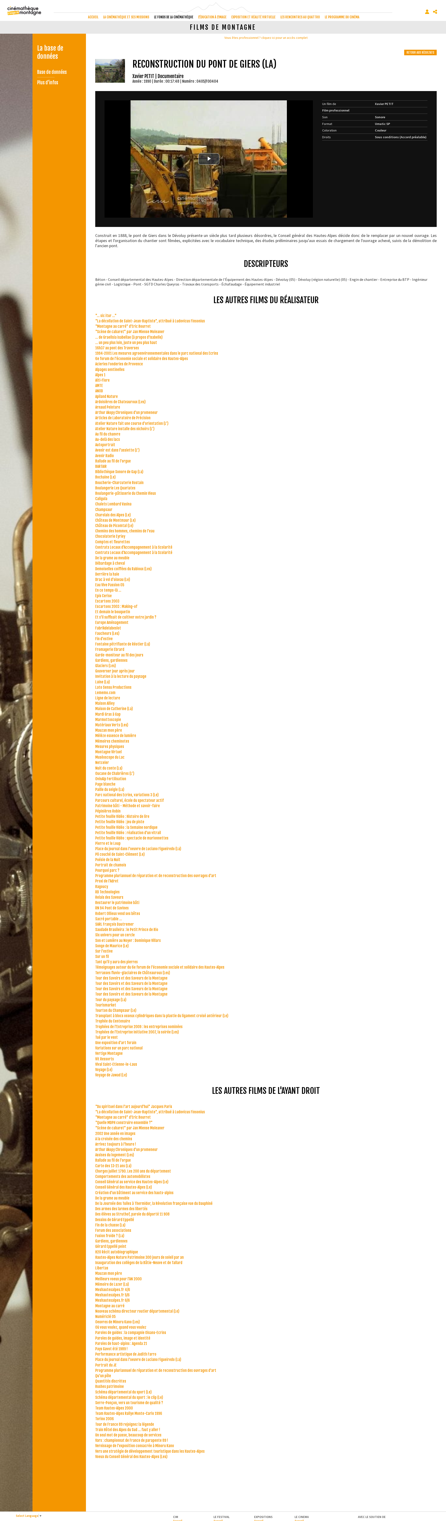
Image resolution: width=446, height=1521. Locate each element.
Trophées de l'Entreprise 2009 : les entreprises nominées (139, 1026)
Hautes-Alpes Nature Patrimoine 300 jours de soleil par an (139, 1257)
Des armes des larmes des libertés (121, 1208)
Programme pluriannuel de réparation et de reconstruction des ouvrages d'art (155, 875)
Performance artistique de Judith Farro (125, 1354)
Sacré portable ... (108, 919)
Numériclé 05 (105, 1316)
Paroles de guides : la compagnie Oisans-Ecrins (130, 1332)
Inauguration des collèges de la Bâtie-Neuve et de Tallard (138, 1262)
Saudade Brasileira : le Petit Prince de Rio (126, 929)
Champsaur (103, 509)
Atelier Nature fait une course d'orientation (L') (131, 423)
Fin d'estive (104, 638)
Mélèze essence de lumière (115, 735)
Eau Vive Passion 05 (109, 585)
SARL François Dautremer (114, 924)
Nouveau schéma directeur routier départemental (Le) (137, 1311)
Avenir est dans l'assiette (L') (117, 450)
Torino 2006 (104, 1418)
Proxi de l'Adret (106, 881)
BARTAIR (101, 466)
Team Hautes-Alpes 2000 (114, 1408)
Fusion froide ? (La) (109, 1235)
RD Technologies (107, 892)
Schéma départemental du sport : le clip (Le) (129, 1397)
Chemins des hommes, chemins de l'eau (124, 531)
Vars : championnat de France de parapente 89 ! (131, 1440)
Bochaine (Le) (105, 477)
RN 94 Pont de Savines (112, 908)
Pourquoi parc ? (107, 870)
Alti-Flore (102, 380)
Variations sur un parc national (119, 1048)
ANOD (99, 391)
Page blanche (105, 784)
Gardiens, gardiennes (111, 660)
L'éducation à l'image (212, 17)
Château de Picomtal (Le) (114, 525)
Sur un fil (102, 956)
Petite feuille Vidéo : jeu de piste (119, 822)
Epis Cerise (103, 595)
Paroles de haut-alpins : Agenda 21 (121, 1343)
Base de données (52, 72)
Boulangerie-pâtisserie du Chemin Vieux (125, 493)
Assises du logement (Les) (114, 1155)
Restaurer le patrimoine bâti (117, 902)
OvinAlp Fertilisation (110, 779)
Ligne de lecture (107, 698)
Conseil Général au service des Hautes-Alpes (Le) (131, 1182)
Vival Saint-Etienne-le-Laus (116, 1064)
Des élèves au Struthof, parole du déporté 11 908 (132, 1214)
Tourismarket (105, 1005)
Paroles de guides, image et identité (122, 1338)
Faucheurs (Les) (107, 633)
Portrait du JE (106, 1365)
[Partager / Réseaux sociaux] (435, 11)
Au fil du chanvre (107, 434)
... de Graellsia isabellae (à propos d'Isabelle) (129, 337)
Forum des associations (113, 1230)
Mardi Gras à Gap (108, 714)
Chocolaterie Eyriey (110, 536)
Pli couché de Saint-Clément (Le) (120, 854)
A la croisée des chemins (113, 1139)
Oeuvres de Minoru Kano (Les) (117, 1322)
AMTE (99, 385)
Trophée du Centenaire (112, 1021)
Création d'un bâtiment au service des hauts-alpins (134, 1192)
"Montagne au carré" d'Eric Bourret (123, 326)
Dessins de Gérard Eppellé (114, 1219)
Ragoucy (101, 886)
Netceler (102, 762)
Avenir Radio (104, 455)
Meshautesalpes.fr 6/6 (112, 1300)
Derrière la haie (107, 574)
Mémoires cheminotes (112, 741)
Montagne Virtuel (108, 752)
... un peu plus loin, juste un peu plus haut (126, 342)
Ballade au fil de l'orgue (113, 461)
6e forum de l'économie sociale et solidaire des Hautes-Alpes (141, 358)
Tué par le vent (106, 1037)
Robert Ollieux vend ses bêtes (117, 913)
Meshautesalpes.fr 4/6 (112, 1289)
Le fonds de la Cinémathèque (173, 17)
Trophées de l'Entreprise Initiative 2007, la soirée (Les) (137, 1032)
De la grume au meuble (112, 558)
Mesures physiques (109, 746)
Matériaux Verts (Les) (111, 725)
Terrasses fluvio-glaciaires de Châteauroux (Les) (132, 972)
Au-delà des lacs (107, 439)
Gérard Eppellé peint (110, 1246)
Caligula (101, 498)
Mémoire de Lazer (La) (112, 1284)
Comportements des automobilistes (122, 1176)
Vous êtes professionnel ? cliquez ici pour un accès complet (266, 38)
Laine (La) (102, 682)
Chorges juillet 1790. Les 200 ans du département (133, 1171)
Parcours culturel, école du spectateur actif (129, 800)
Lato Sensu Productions (113, 687)
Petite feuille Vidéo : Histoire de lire (122, 816)
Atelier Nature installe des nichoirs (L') (124, 428)
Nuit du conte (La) (108, 768)
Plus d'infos (47, 82)
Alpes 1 (100, 375)
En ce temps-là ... (108, 590)
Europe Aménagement (111, 622)
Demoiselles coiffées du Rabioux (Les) (123, 569)
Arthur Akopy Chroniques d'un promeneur (126, 412)
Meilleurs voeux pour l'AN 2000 (118, 1279)
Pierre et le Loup (108, 843)
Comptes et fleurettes (112, 542)
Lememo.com (105, 692)
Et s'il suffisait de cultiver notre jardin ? (125, 617)
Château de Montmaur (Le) (115, 520)
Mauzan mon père (108, 730)
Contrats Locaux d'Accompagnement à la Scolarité (133, 547)
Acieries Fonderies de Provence (119, 364)
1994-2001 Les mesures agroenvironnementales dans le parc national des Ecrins (156, 353)
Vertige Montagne (109, 1053)
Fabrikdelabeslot (108, 628)
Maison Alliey (105, 703)
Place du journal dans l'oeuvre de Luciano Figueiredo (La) (138, 848)
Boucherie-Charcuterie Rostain (119, 482)
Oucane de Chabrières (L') (114, 773)
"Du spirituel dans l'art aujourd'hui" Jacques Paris (133, 1106)
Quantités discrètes (110, 1381)
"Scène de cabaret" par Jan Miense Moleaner (129, 331)
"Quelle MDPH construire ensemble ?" (124, 1122)
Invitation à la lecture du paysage (120, 676)
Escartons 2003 (107, 601)
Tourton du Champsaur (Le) (115, 1010)
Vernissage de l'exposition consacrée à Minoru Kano (134, 1445)
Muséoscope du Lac (110, 757)
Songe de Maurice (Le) (112, 946)
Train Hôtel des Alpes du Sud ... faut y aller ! (127, 1429)
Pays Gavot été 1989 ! (111, 1349)
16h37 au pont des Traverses (117, 348)
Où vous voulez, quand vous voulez (120, 1327)
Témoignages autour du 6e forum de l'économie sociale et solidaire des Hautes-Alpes (159, 967)
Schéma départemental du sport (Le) (123, 1392)
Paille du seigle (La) (109, 789)
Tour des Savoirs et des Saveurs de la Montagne (131, 978)
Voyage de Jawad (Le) (111, 1075)
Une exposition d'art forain (115, 1042)
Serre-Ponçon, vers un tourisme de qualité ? (129, 1402)
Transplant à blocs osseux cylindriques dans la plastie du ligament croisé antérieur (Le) (161, 1015)
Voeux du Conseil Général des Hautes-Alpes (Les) (131, 1456)
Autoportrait (105, 445)
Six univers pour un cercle (115, 935)
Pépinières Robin (108, 811)
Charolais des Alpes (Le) (113, 515)
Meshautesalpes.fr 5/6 (112, 1295)
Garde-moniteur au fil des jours (119, 655)
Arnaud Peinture (107, 407)
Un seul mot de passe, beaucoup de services (128, 1435)
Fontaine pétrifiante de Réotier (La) (122, 644)
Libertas (101, 1268)
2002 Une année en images (115, 1133)
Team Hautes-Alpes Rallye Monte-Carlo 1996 (128, 1413)
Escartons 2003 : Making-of (116, 606)
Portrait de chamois (110, 865)
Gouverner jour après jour (115, 671)
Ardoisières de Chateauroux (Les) (120, 402)
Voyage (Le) (103, 1069)
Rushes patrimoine (109, 1386)
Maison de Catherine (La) (114, 708)
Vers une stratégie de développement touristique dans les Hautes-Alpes (150, 1451)
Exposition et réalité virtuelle (253, 17)
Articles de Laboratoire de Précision (123, 418)
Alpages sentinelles (110, 369)
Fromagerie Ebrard (109, 649)
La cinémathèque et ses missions (126, 17)
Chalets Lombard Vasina (113, 504)
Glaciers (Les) (105, 665)
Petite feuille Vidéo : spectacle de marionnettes (131, 838)
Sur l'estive (104, 951)
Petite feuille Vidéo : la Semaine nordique (126, 827)
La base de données (50, 52)
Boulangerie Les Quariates (115, 488)
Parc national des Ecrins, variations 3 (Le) (127, 795)
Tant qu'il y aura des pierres (116, 962)
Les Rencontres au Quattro (300, 17)
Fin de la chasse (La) (110, 1225)
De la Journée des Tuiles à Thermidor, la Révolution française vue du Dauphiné (154, 1203)
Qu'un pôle (103, 1375)
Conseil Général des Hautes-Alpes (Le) (123, 1187)
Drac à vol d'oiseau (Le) (112, 579)
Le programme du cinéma (342, 17)
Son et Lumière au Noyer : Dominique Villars (128, 940)
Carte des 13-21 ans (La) (113, 1166)
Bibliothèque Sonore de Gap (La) (119, 471)
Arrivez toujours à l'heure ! (115, 1144)
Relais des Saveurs (109, 897)
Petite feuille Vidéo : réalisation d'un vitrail (128, 832)
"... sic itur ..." (106, 315)
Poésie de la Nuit (107, 859)
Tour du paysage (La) (110, 999)
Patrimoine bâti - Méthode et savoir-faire (127, 805)
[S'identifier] (427, 11)
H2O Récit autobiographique (116, 1252)
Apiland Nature (106, 396)
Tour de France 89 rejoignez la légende (124, 1424)
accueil (93, 17)
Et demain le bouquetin (112, 612)
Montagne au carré (110, 1306)
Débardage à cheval (110, 563)
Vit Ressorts (104, 1059)
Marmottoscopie (108, 719)
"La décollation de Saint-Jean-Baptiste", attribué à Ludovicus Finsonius (150, 321)
